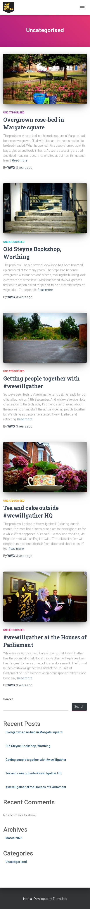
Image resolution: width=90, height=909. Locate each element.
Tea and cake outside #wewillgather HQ (33, 773)
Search (8, 699)
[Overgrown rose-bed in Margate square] (45, 79)
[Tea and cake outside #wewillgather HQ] (45, 467)
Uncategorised (13, 112)
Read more (19, 160)
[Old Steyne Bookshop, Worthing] (45, 208)
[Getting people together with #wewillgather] (45, 338)
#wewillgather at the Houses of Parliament (35, 787)
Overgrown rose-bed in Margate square (33, 732)
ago (24, 167)
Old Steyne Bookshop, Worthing (27, 746)
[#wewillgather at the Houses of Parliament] (45, 597)
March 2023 (13, 838)
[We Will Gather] (10, 7)
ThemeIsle (60, 898)
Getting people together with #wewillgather (35, 759)
